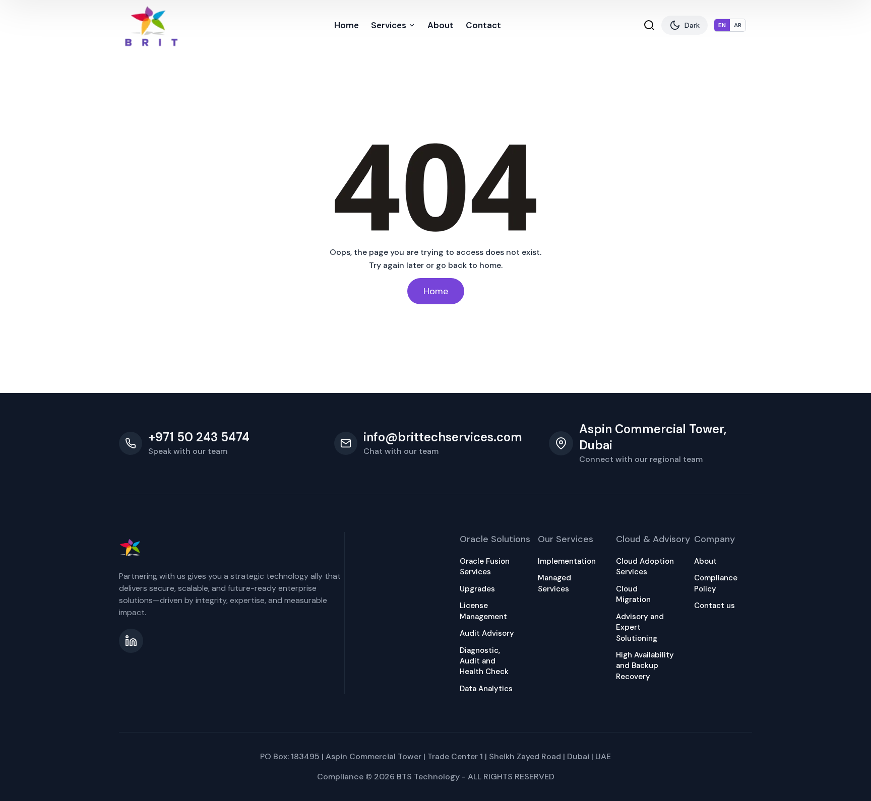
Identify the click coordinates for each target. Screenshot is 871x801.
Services (388, 25)
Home (346, 25)
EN (722, 25)
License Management (483, 610)
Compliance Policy (715, 583)
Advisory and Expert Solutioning (640, 627)
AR (737, 25)
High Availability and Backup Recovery (645, 666)
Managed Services (554, 583)
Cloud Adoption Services (645, 566)
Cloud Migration (633, 594)
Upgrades (477, 589)
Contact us (714, 605)
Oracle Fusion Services (485, 566)
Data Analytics (486, 689)
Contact (483, 25)
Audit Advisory (487, 633)
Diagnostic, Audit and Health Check (484, 661)
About (440, 25)
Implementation (567, 561)
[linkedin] (131, 641)
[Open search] (649, 25)
